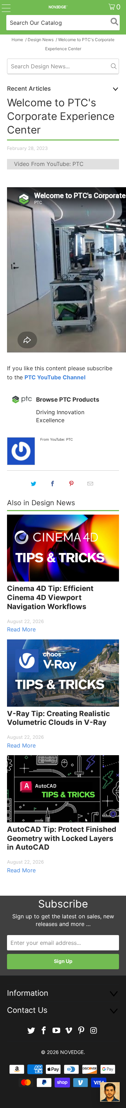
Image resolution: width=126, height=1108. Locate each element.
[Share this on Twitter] (33, 483)
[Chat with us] (110, 1092)
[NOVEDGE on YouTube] (56, 1031)
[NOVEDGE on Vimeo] (69, 1031)
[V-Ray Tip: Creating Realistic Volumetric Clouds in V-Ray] (63, 673)
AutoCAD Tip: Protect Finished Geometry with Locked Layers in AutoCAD (61, 838)
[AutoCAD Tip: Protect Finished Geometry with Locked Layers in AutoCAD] (63, 788)
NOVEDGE (72, 1052)
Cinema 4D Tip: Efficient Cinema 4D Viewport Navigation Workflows (50, 597)
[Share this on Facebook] (52, 483)
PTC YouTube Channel (54, 377)
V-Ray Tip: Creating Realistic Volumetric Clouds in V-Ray (58, 718)
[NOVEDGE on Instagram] (94, 1031)
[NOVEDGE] (57, 7)
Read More (21, 629)
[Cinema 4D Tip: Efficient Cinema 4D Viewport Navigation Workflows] (63, 548)
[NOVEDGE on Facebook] (44, 1031)
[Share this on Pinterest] (71, 483)
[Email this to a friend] (90, 483)
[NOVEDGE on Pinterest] (81, 1031)
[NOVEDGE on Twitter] (31, 1031)
